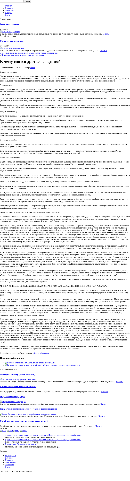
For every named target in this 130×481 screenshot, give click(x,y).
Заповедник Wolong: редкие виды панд (17, 374)
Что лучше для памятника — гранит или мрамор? (23, 55)
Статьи (8, 467)
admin (32, 68)
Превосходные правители (11, 41)
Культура (9, 8)
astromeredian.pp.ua (41, 353)
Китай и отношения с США (43, 363)
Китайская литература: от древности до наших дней (24, 421)
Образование (10, 462)
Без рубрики (10, 455)
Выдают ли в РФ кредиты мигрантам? (21, 444)
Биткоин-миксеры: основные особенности (62, 365)
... (57, 437)
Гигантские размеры (9, 24)
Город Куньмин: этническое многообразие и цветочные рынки (28, 409)
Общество (9, 10)
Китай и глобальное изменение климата (18, 387)
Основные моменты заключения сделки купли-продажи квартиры (29, 53)
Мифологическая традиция (12, 397)
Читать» (106, 34)
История (8, 13)
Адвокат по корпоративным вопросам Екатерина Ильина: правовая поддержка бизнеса (43, 435)
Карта (7, 15)
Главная (8, 6)
